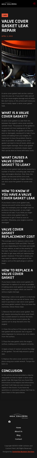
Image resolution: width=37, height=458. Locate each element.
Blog (18, 435)
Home (18, 427)
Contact (18, 439)
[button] (33, 3)
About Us (18, 431)
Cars (5, 15)
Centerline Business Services (23, 451)
